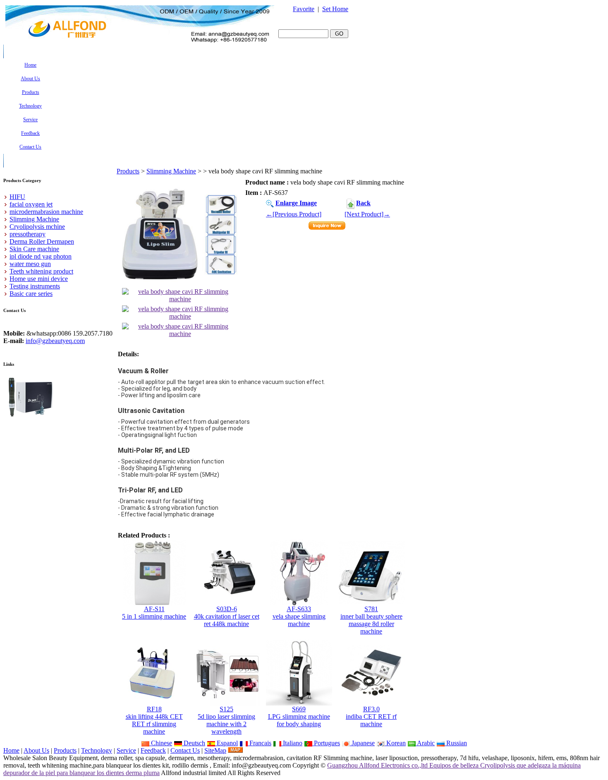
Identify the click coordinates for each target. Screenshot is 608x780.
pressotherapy (27, 234)
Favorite (303, 8)
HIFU (17, 196)
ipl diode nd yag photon (41, 256)
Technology (96, 750)
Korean (395, 742)
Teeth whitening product (41, 271)
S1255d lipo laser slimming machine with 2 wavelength (226, 720)
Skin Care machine (34, 248)
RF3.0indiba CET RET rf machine (371, 716)
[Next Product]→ (367, 214)
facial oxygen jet (31, 204)
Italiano (291, 742)
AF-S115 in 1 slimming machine (154, 612)
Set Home (335, 8)
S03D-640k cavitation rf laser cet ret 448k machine (226, 616)
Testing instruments (35, 286)
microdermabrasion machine (46, 211)
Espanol (226, 742)
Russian (456, 742)
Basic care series (31, 293)
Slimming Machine (171, 171)
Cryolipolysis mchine (37, 226)
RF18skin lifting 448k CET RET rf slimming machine (154, 720)
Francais (259, 742)
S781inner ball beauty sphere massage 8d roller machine (371, 620)
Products (128, 171)
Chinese (160, 742)
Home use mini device (39, 278)
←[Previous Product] (293, 214)
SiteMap (215, 750)
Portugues (326, 742)
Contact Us (185, 750)
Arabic (425, 742)
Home (11, 750)
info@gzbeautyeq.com (55, 340)
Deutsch (193, 742)
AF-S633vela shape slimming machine (299, 616)
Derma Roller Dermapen (42, 241)
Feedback (153, 750)
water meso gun (30, 263)
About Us (36, 750)
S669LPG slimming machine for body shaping (299, 716)
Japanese (362, 742)
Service (126, 750)
